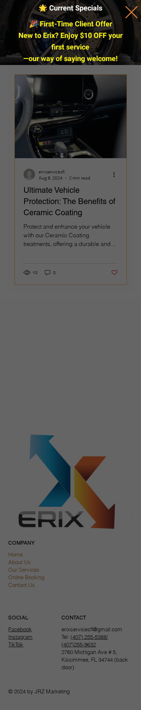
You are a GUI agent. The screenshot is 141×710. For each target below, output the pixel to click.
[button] (131, 12)
